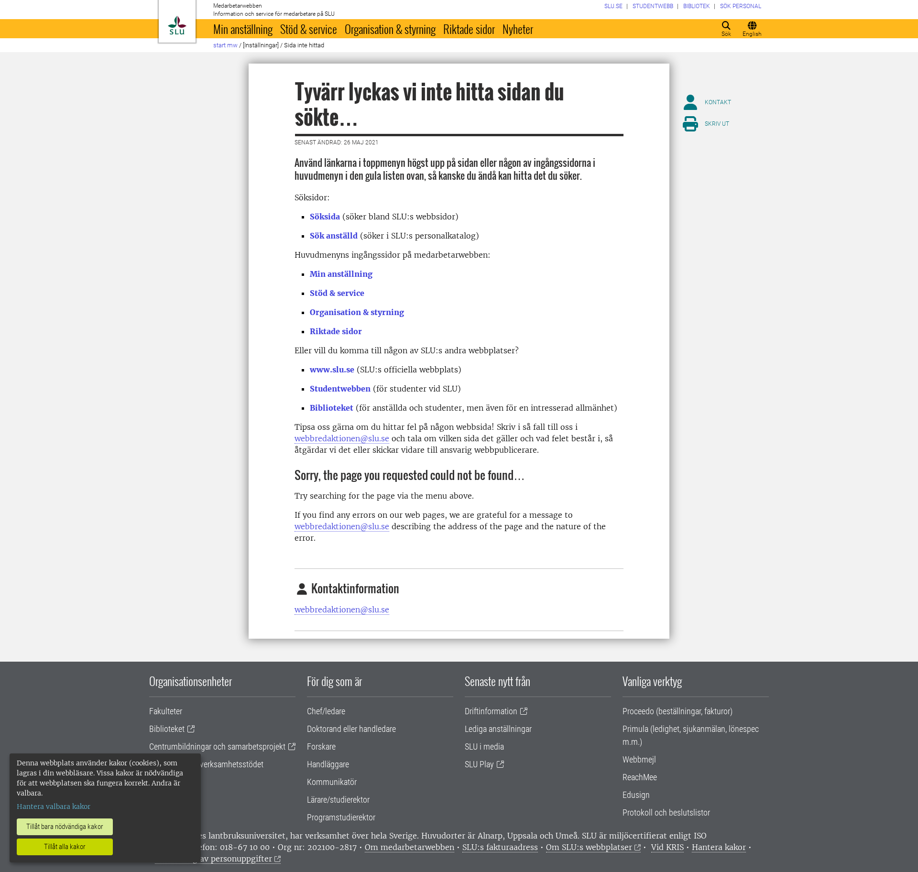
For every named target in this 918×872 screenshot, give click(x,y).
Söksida (325, 216)
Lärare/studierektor (338, 800)
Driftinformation (491, 711)
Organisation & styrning (390, 28)
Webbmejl (639, 759)
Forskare (321, 746)
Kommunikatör (332, 782)
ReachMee (640, 777)
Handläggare (328, 764)
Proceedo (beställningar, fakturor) (677, 711)
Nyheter (518, 28)
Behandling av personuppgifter (213, 858)
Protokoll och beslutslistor (666, 812)
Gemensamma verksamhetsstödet (206, 764)
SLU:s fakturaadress (500, 847)
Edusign (636, 795)
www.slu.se (332, 369)
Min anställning (243, 28)
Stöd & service (308, 28)
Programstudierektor (341, 817)
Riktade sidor (469, 28)
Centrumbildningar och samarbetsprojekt (217, 746)
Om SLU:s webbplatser (589, 847)
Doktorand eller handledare (351, 729)
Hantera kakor (719, 847)
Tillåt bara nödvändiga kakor (64, 826)
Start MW (225, 45)
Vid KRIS (667, 847)
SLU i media (484, 746)
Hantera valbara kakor (53, 806)
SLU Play (479, 764)
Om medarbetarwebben (409, 847)
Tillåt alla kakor (65, 846)
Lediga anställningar (498, 729)
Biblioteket (331, 408)
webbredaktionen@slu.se (342, 438)
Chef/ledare (326, 711)
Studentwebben (340, 388)
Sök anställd (334, 235)
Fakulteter (165, 711)
